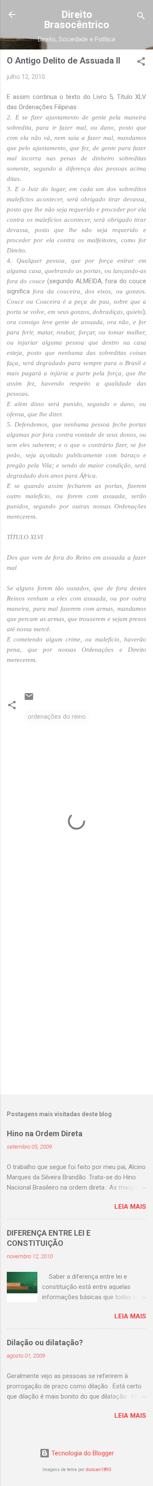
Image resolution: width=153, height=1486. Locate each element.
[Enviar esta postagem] (29, 699)
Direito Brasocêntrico (76, 20)
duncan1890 (98, 1469)
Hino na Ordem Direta (44, 1133)
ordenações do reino (57, 716)
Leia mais (130, 1206)
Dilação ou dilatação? (45, 1342)
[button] (141, 63)
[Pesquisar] (141, 17)
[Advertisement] (76, 1004)
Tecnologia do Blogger (82, 1453)
